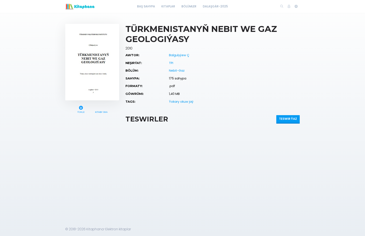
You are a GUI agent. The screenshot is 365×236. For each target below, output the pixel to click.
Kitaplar (168, 6)
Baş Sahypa (146, 6)
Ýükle (80, 112)
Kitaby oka (101, 112)
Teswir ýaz (288, 119)
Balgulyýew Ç (179, 55)
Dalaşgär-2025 (215, 6)
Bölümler (188, 6)
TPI (171, 63)
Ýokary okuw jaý (181, 102)
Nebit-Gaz (177, 70)
